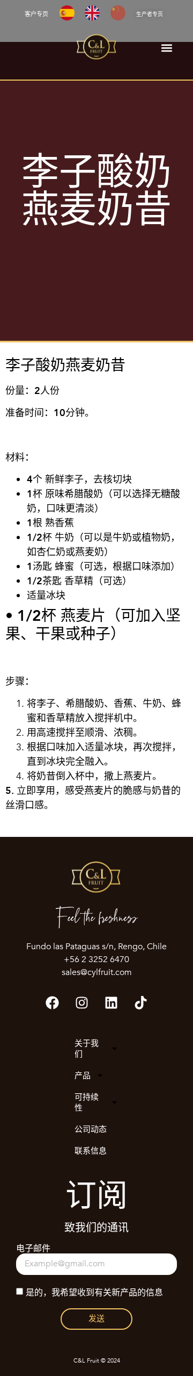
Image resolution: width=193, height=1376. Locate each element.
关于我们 (87, 1048)
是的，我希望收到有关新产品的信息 (94, 1292)
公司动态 (91, 1129)
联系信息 (91, 1150)
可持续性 (87, 1102)
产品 (83, 1075)
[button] (166, 47)
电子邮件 (33, 1248)
